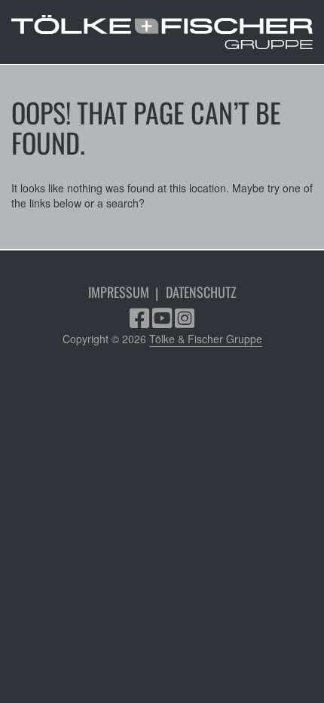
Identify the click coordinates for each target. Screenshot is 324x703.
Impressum (118, 292)
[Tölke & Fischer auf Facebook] (139, 322)
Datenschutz (201, 292)
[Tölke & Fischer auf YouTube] (162, 322)
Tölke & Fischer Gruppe (205, 338)
